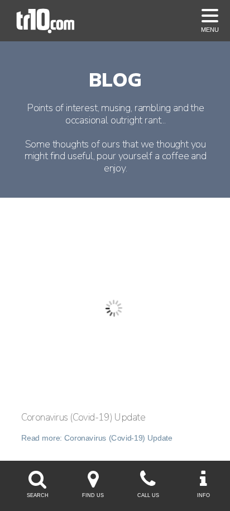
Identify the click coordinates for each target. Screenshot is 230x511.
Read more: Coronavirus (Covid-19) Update (96, 437)
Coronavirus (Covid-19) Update (83, 417)
